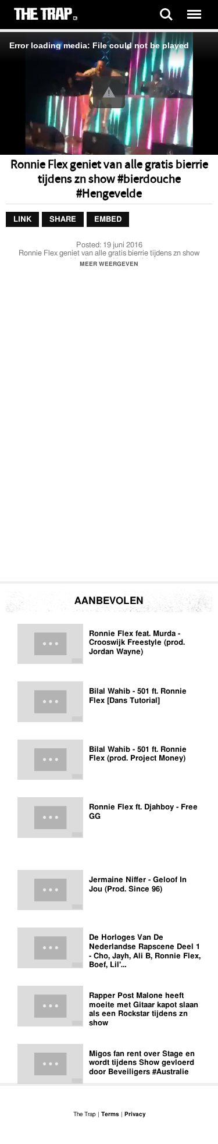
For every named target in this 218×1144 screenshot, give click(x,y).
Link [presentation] (22, 219)
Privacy (134, 1114)
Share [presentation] (62, 219)
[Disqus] (109, 427)
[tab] (22, 220)
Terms (110, 1114)
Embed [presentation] (107, 219)
